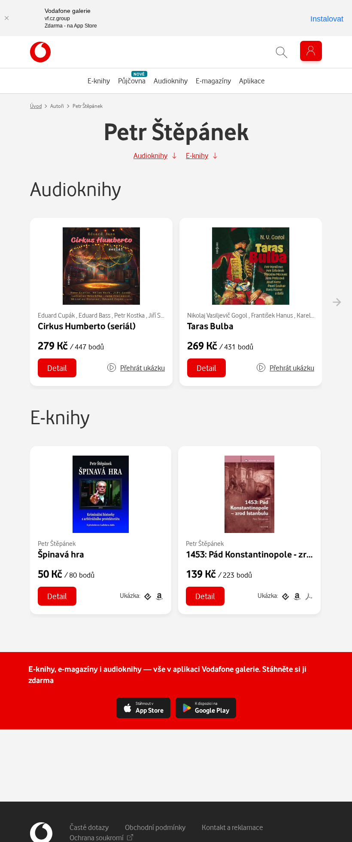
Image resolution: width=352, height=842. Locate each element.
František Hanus (272, 315)
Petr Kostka (129, 315)
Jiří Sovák (161, 315)
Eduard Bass (94, 315)
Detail (57, 368)
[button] (135, 368)
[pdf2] (307, 595)
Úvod (36, 106)
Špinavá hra (61, 554)
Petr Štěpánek (57, 543)
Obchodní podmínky (155, 827)
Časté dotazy (89, 827)
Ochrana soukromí (97, 837)
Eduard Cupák (56, 315)
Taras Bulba (210, 325)
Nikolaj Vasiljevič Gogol (217, 315)
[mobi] (158, 595)
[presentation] (336, 302)
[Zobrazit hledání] (281, 52)
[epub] (147, 595)
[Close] (6, 18)
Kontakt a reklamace (232, 827)
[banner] (40, 52)
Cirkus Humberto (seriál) (87, 325)
